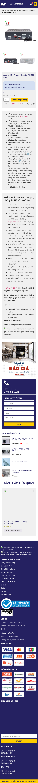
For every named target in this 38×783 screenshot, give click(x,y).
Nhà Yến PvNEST (10, 288)
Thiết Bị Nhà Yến (15, 10)
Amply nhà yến (13, 222)
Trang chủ (5, 10)
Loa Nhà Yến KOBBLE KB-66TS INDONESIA (15, 523)
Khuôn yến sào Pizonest (20, 462)
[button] (35, 4)
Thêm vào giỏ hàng (19, 100)
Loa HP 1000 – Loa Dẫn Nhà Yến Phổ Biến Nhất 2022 (22, 439)
